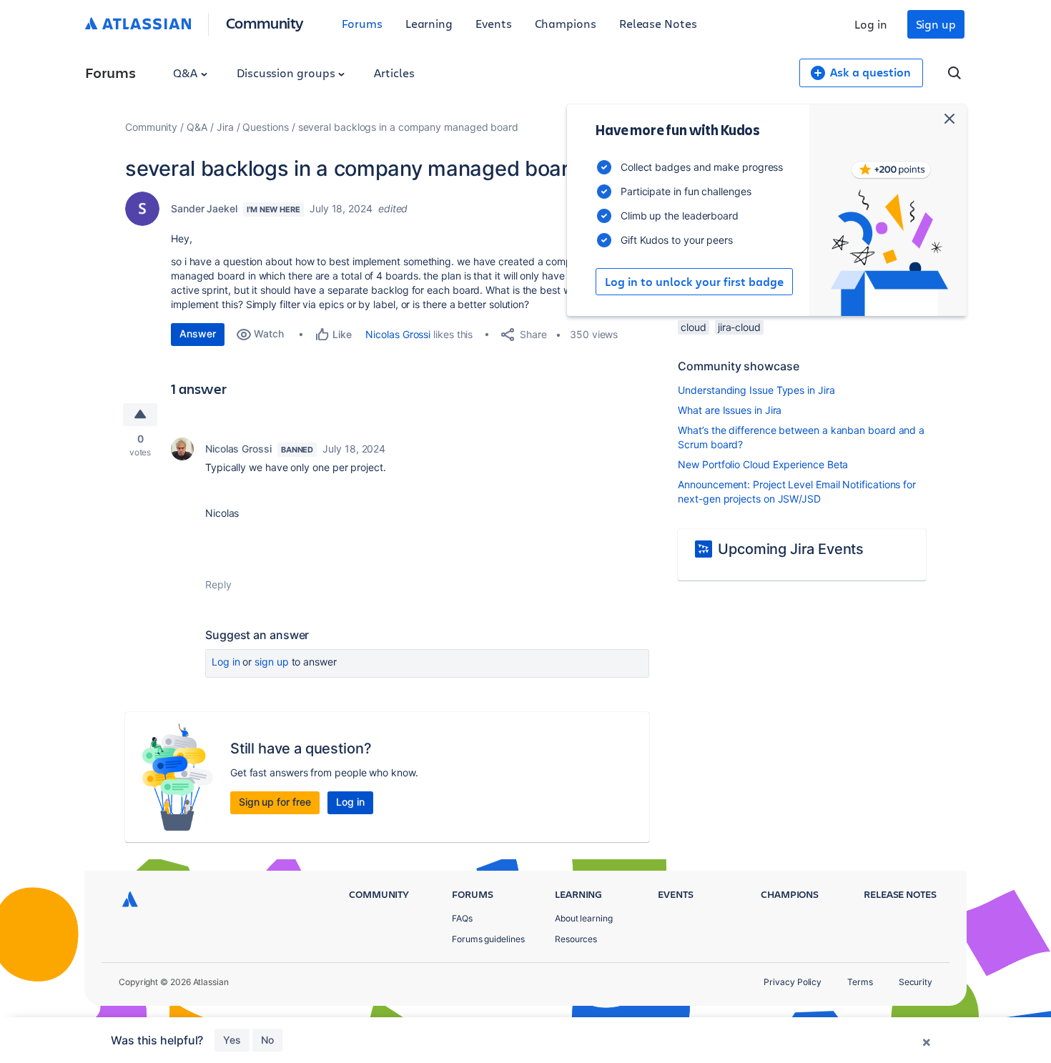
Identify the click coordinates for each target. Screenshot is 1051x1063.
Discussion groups (287, 72)
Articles (394, 72)
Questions (265, 127)
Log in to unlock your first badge (694, 282)
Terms (860, 982)
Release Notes (658, 23)
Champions (565, 23)
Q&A (186, 72)
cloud (693, 327)
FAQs (462, 918)
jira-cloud (739, 327)
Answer (197, 333)
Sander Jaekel (204, 208)
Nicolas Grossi (397, 334)
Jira (225, 127)
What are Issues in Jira (729, 410)
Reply (218, 584)
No (267, 1040)
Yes (232, 1040)
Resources (576, 939)
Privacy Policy (792, 982)
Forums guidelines (488, 939)
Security (915, 982)
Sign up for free (275, 802)
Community (265, 22)
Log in (870, 23)
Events (493, 23)
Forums (362, 23)
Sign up (936, 23)
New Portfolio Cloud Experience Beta (763, 464)
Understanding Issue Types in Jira (756, 390)
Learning (429, 23)
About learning (584, 918)
